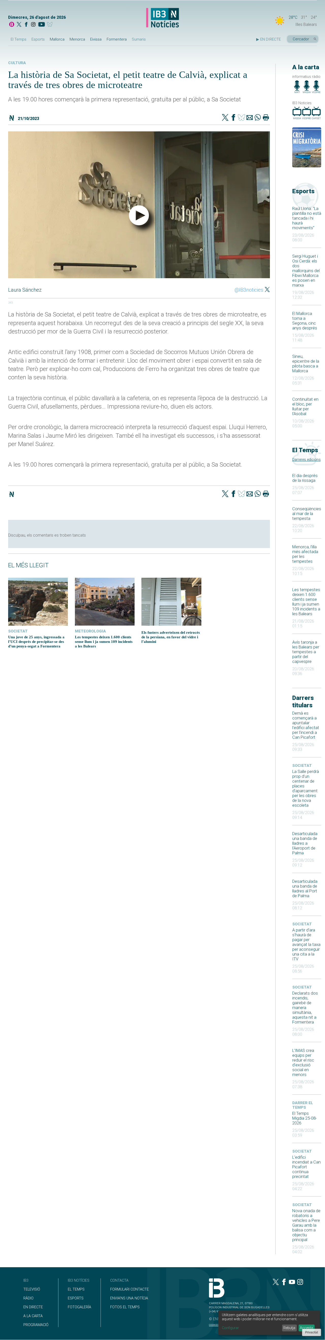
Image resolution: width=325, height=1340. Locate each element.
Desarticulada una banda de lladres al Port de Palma (304, 888)
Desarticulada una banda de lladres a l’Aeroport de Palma (304, 843)
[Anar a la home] (11, 25)
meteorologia (90, 631)
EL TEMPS (76, 1289)
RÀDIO (28, 1298)
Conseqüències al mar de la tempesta (306, 513)
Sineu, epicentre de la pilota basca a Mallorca (305, 363)
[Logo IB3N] (162, 18)
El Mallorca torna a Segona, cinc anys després (304, 320)
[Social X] (19, 25)
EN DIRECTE (33, 1307)
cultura (17, 63)
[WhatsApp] (257, 118)
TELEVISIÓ (31, 1289)
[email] (249, 118)
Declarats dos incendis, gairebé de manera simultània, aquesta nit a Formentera (305, 1008)
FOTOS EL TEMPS (125, 1307)
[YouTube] (41, 25)
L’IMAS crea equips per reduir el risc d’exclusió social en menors (303, 1062)
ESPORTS (76, 1298)
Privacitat (311, 1332)
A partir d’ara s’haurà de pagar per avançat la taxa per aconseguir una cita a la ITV (306, 944)
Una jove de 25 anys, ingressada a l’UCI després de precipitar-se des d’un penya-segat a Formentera (36, 641)
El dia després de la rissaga (305, 478)
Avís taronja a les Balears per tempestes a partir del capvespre (305, 652)
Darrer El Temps (302, 1105)
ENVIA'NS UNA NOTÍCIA (129, 1298)
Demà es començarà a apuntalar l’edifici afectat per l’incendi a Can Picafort (305, 725)
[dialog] (269, 1322)
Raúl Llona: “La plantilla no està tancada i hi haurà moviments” (306, 218)
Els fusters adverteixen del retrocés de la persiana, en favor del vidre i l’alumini (170, 637)
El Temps (18, 39)
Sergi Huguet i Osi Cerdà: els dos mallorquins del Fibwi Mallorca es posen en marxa (306, 271)
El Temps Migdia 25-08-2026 (304, 1118)
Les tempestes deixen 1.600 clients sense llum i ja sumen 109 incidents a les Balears (306, 601)
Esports (38, 39)
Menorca (77, 39)
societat (302, 765)
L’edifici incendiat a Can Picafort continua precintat (306, 1167)
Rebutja (289, 1328)
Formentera (117, 39)
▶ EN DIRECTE (268, 39)
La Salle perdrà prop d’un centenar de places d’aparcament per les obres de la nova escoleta (305, 788)
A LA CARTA (33, 1316)
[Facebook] (26, 25)
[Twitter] (225, 118)
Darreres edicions (306, 459)
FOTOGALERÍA (79, 1307)
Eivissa (96, 39)
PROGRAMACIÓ (35, 1325)
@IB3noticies (249, 290)
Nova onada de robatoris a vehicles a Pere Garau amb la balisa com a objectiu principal (306, 1225)
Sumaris (139, 39)
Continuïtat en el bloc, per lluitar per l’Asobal (305, 406)
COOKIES (214, 1325)
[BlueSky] (50, 25)
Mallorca (57, 39)
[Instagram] (33, 25)
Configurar (230, 1328)
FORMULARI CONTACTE (129, 1289)
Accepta (306, 1328)
